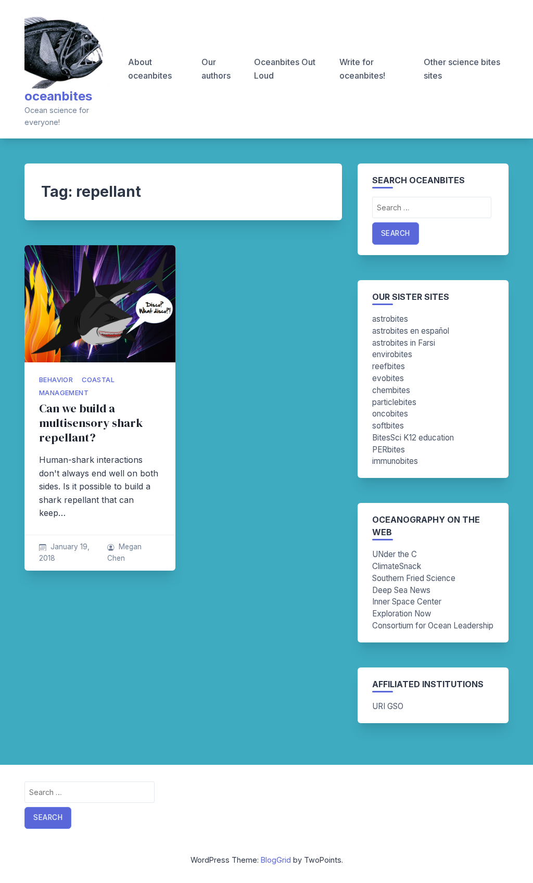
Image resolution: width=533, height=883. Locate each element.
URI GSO (387, 706)
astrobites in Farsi (403, 343)
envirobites (392, 354)
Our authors (216, 69)
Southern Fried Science (413, 578)
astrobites (390, 319)
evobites (388, 378)
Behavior (56, 380)
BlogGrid (276, 859)
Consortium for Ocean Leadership (432, 625)
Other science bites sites (462, 69)
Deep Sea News (401, 590)
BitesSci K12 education (413, 438)
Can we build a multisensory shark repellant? (91, 423)
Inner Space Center (406, 602)
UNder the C (394, 554)
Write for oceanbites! (362, 69)
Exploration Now (401, 614)
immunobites (395, 461)
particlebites (394, 402)
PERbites (388, 450)
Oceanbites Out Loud (284, 69)
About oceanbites (150, 69)
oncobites (390, 414)
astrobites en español (410, 331)
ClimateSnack (396, 566)
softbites (388, 426)
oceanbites (58, 96)
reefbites (388, 366)
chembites (391, 390)
